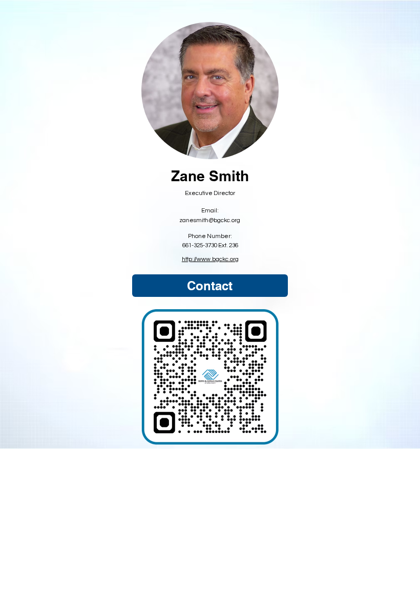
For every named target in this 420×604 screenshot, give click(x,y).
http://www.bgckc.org (210, 259)
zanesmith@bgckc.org (209, 220)
